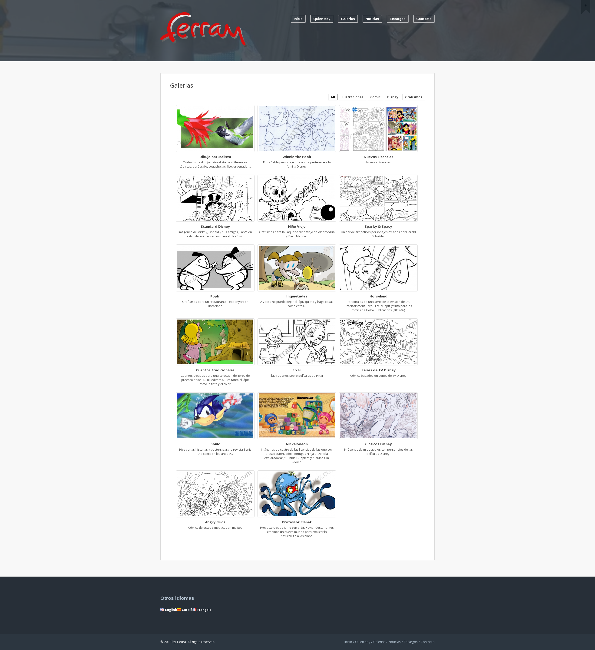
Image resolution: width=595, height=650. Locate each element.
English (170, 609)
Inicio (298, 19)
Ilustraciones (353, 97)
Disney (392, 97)
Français (203, 609)
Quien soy (321, 19)
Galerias (348, 19)
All (333, 97)
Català (187, 609)
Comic (375, 97)
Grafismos (413, 97)
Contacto (424, 19)
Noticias (372, 19)
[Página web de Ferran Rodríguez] (203, 46)
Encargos (398, 19)
